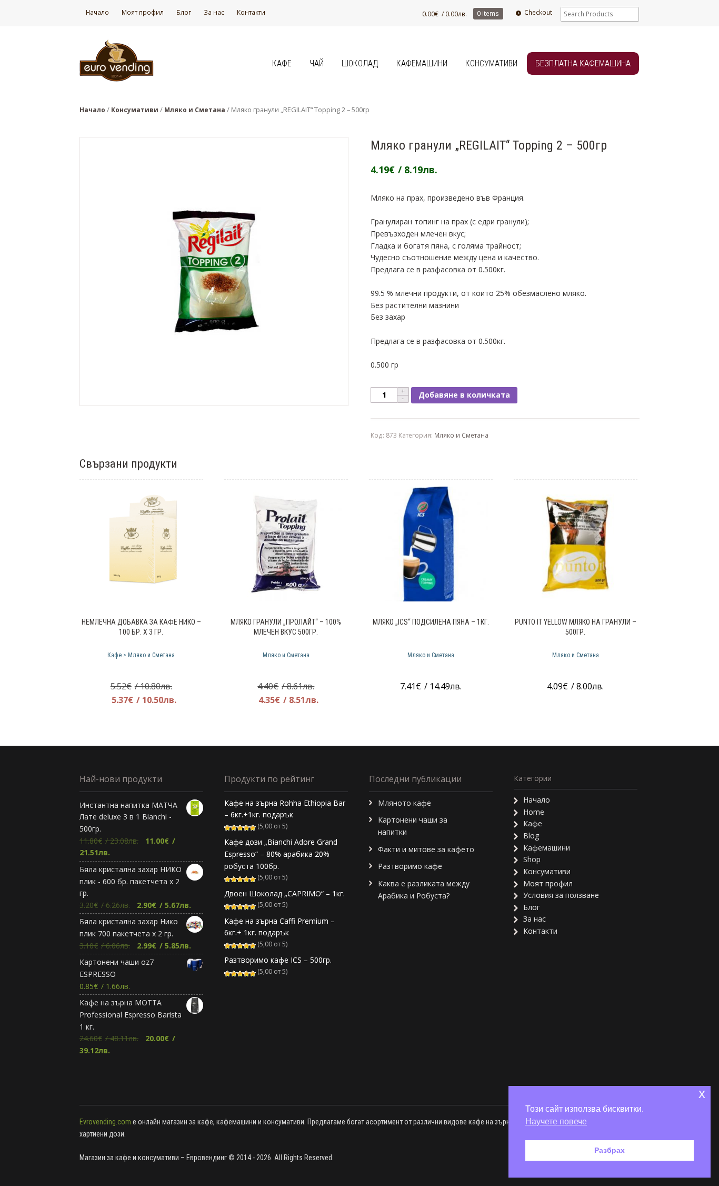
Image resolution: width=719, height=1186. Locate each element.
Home (533, 812)
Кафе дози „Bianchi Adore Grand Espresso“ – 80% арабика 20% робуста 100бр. (280, 854)
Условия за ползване (561, 895)
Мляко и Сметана (194, 109)
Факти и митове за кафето (426, 849)
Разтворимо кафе (410, 866)
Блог (183, 12)
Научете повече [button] (556, 1121)
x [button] (701, 1094)
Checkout (538, 12)
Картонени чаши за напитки (412, 826)
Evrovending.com (105, 1122)
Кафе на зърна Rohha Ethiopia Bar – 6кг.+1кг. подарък (284, 809)
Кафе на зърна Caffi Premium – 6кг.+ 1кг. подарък (279, 927)
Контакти (251, 12)
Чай (316, 63)
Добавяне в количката (464, 395)
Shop (532, 859)
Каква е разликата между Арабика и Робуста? (424, 889)
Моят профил (143, 12)
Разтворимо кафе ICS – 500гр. (278, 960)
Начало (97, 12)
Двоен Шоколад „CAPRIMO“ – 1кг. (284, 893)
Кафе (282, 63)
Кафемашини (421, 63)
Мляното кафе (404, 803)
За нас (214, 12)
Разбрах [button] (609, 1150)
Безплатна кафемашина (583, 63)
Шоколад (360, 63)
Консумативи (491, 63)
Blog (531, 836)
